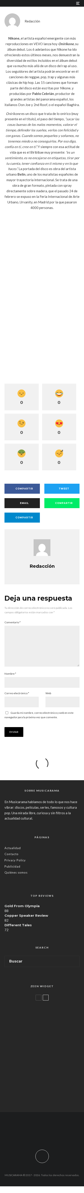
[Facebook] (24, 1135)
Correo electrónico (16, 693)
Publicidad (12, 866)
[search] (74, 961)
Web (48, 693)
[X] (33, 1135)
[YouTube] (50, 1135)
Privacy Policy (15, 860)
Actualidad (12, 848)
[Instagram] (42, 1135)
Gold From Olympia (22, 906)
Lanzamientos (33, 1058)
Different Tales (18, 925)
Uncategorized (33, 1005)
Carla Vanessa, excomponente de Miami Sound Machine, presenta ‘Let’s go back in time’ (51, 1095)
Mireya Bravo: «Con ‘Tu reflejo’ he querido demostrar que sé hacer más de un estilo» (51, 1043)
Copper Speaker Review (26, 915)
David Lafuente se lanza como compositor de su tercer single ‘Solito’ (52, 1068)
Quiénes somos (16, 872)
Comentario (12, 622)
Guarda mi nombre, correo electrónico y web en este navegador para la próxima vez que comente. (38, 715)
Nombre (10, 673)
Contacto (11, 854)
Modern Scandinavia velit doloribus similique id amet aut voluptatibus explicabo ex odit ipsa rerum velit (50, 1017)
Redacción (32, 21)
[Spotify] (59, 1135)
